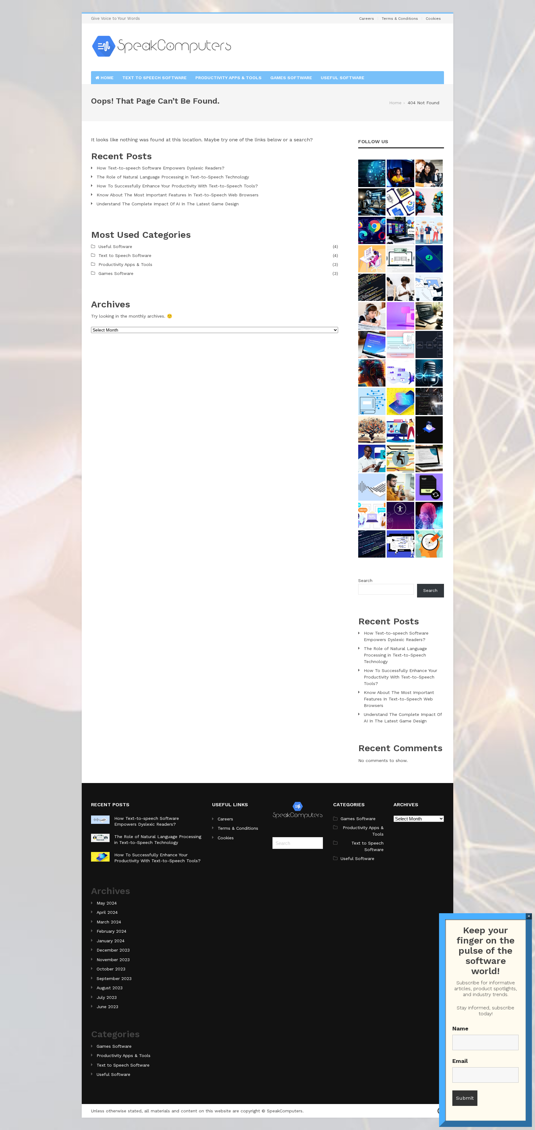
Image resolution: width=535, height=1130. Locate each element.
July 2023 (107, 997)
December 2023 (113, 950)
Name (460, 1028)
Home (106, 77)
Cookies (433, 18)
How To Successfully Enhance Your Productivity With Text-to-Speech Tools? (177, 185)
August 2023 (110, 987)
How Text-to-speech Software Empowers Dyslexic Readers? (160, 167)
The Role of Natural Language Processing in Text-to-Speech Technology (173, 176)
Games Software (291, 77)
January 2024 (110, 940)
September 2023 (114, 978)
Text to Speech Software (154, 77)
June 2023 (107, 1006)
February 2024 (111, 931)
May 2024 (107, 903)
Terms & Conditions (400, 18)
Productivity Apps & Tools (228, 77)
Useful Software (342, 77)
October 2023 (111, 968)
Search (365, 580)
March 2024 (109, 921)
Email (460, 1061)
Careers (366, 18)
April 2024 (107, 912)
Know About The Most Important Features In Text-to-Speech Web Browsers (178, 194)
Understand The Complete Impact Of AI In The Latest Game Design (168, 203)
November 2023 (113, 959)
